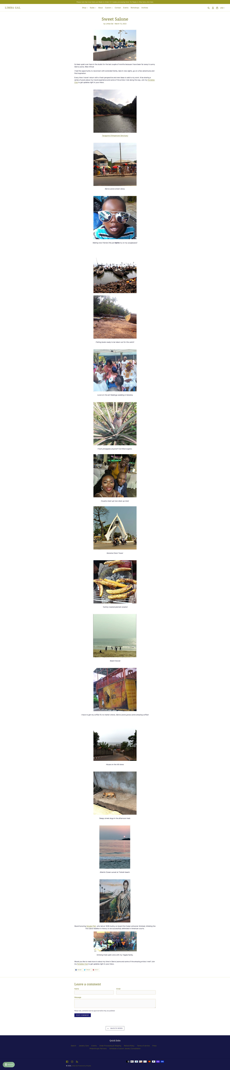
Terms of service (143, 1046)
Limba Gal (13, 7)
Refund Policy (129, 1046)
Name (76, 989)
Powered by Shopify (84, 1066)
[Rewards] (9, 1064)
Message (77, 997)
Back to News (116, 1028)
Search (73, 1046)
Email (118, 989)
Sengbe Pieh (91, 926)
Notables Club (82, 964)
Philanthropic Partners (98, 1049)
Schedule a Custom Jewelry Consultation (125, 1049)
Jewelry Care (84, 1046)
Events (94, 1046)
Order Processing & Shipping (110, 1046)
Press (154, 1046)
